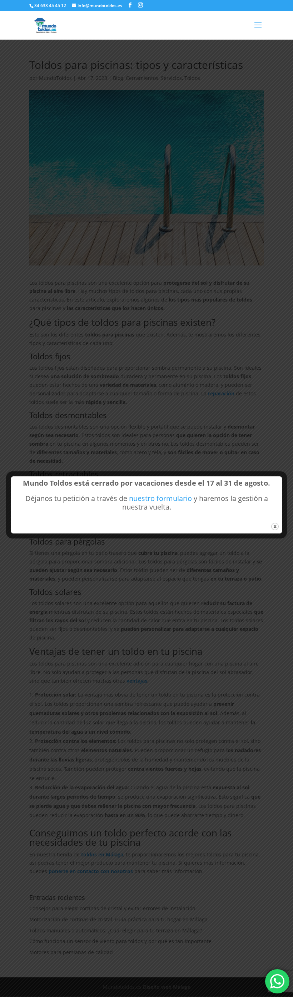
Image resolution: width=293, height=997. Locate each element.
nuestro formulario (160, 498)
